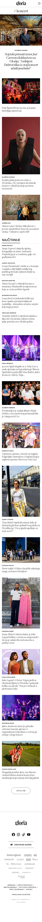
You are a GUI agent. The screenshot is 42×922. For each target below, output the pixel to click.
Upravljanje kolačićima (21, 894)
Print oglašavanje (16, 889)
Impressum (11, 885)
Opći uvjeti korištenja (27, 887)
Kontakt (29, 889)
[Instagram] (18, 834)
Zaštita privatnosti (25, 885)
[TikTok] (23, 834)
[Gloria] (21, 3)
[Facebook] (13, 834)
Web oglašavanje (10, 887)
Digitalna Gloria (22, 844)
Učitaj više (21, 791)
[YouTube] (28, 834)
